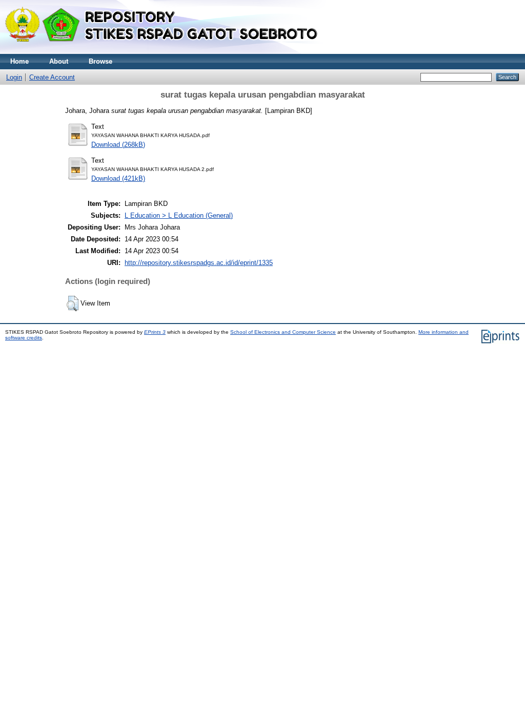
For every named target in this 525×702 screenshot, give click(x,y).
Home (19, 61)
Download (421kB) (118, 178)
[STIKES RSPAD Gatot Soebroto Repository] (166, 51)
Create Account (52, 77)
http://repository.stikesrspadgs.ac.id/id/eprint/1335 (199, 263)
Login (14, 77)
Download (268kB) (118, 144)
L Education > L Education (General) (179, 215)
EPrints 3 (155, 332)
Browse (100, 61)
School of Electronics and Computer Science (283, 332)
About (58, 61)
